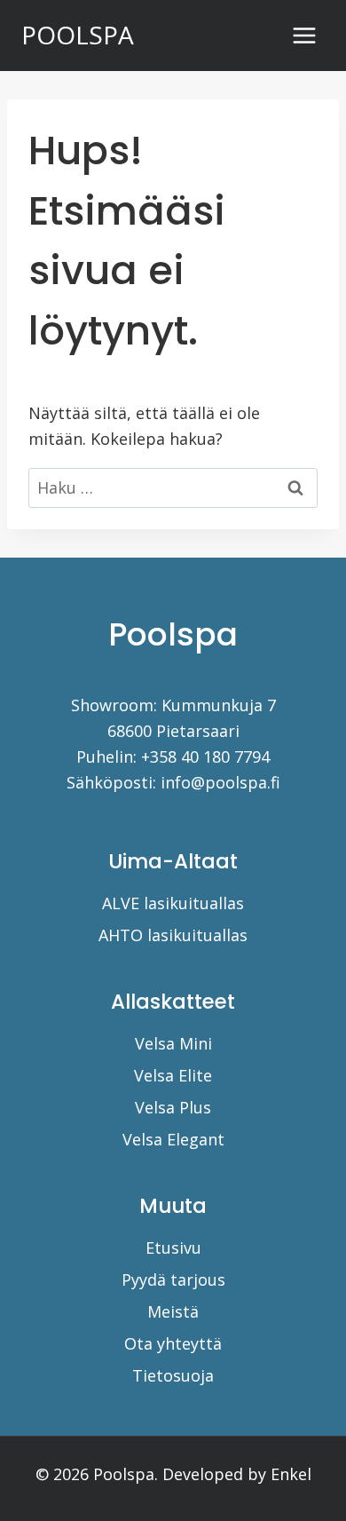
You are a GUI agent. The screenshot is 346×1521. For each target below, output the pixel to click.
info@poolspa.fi (220, 782)
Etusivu (173, 1247)
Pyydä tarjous (173, 1279)
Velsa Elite (173, 1075)
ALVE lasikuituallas (173, 903)
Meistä (173, 1311)
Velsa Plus (173, 1107)
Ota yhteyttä (173, 1343)
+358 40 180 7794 (205, 756)
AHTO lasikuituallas (173, 935)
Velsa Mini (173, 1043)
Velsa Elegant (173, 1139)
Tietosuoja (173, 1375)
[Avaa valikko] (304, 35)
